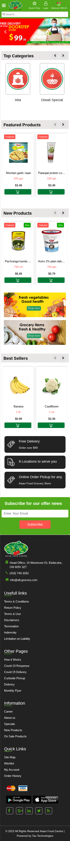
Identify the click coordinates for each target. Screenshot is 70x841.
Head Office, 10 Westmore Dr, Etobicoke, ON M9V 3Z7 (36, 565)
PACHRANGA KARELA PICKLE (18, 261)
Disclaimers (11, 620)
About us (9, 717)
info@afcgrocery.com (23, 580)
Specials (9, 724)
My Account (11, 769)
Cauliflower (52, 406)
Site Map (9, 757)
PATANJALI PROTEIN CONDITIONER (51, 173)
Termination (11, 626)
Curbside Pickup (14, 678)
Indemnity (10, 632)
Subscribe (35, 524)
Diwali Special (52, 100)
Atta (18, 100)
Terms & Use (12, 613)
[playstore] (18, 799)
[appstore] (46, 799)
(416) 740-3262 (19, 573)
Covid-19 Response (16, 665)
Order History (12, 775)
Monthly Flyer (12, 690)
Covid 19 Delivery (15, 672)
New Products (13, 730)
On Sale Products (15, 736)
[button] (5, 31)
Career (8, 711)
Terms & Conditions (16, 601)
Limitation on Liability (17, 638)
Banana (18, 406)
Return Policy (12, 607)
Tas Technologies (42, 835)
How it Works (12, 659)
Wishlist (9, 763)
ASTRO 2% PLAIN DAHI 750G (51, 261)
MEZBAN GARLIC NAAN (18, 173)
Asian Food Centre (51, 831)
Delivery (9, 684)
